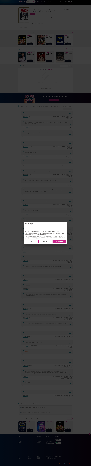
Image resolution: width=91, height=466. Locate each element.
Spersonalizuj (45, 241)
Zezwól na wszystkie (59, 241)
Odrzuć (32, 241)
